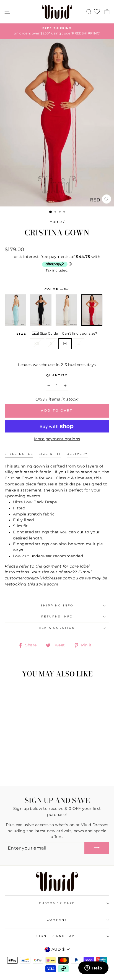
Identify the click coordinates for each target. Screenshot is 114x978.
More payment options (57, 439)
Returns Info (57, 616)
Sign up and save (57, 936)
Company (57, 919)
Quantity (57, 375)
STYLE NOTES (19, 454)
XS (37, 343)
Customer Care (57, 903)
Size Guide (49, 333)
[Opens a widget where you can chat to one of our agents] (93, 968)
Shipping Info (57, 605)
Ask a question (57, 628)
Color (57, 289)
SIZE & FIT (50, 454)
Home (56, 221)
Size (21, 333)
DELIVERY (77, 454)
